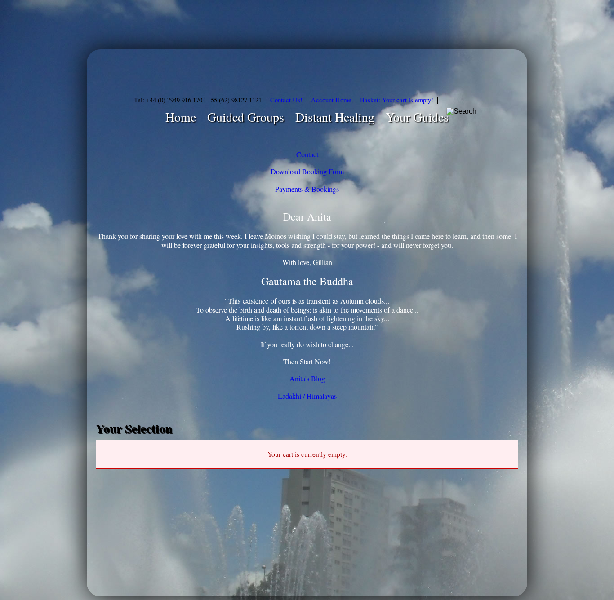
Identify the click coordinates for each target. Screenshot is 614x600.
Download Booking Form (307, 171)
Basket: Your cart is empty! (396, 100)
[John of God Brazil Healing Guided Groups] (307, 71)
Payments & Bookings (307, 189)
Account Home (331, 100)
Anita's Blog (307, 378)
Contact (307, 154)
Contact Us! (286, 100)
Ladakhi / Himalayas (307, 396)
